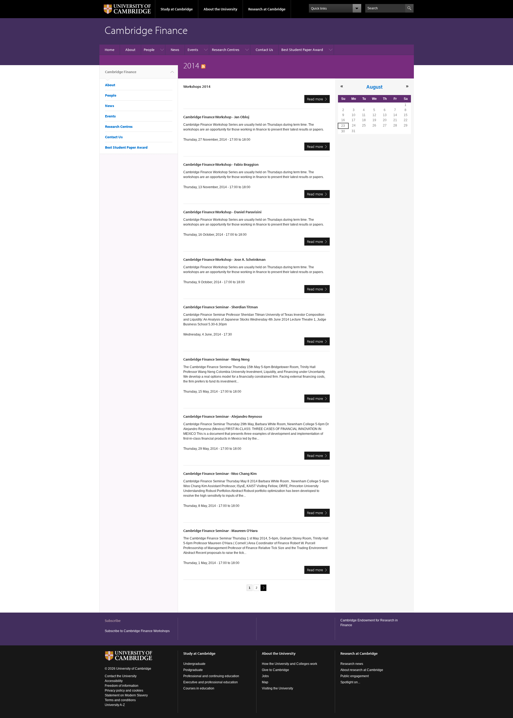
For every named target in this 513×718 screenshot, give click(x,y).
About (130, 49)
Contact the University (121, 676)
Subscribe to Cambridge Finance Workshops (137, 631)
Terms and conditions (120, 700)
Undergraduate (194, 664)
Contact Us (264, 49)
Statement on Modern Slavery (126, 695)
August (374, 86)
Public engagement (354, 676)
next (263, 588)
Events (193, 49)
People (149, 49)
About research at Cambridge (361, 670)
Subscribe (113, 620)
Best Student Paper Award (302, 49)
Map (265, 682)
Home (109, 49)
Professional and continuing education (211, 676)
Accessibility (114, 681)
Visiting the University (277, 688)
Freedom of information (121, 686)
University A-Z (115, 705)
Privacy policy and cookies (124, 690)
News (175, 49)
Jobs (265, 676)
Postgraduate (193, 670)
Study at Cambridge (177, 9)
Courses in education (198, 688)
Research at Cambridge (266, 9)
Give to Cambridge (275, 670)
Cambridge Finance (120, 71)
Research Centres (225, 49)
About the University (220, 9)
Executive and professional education (210, 682)
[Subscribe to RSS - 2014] (203, 65)
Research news (351, 664)
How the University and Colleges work (289, 664)
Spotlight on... (350, 682)
